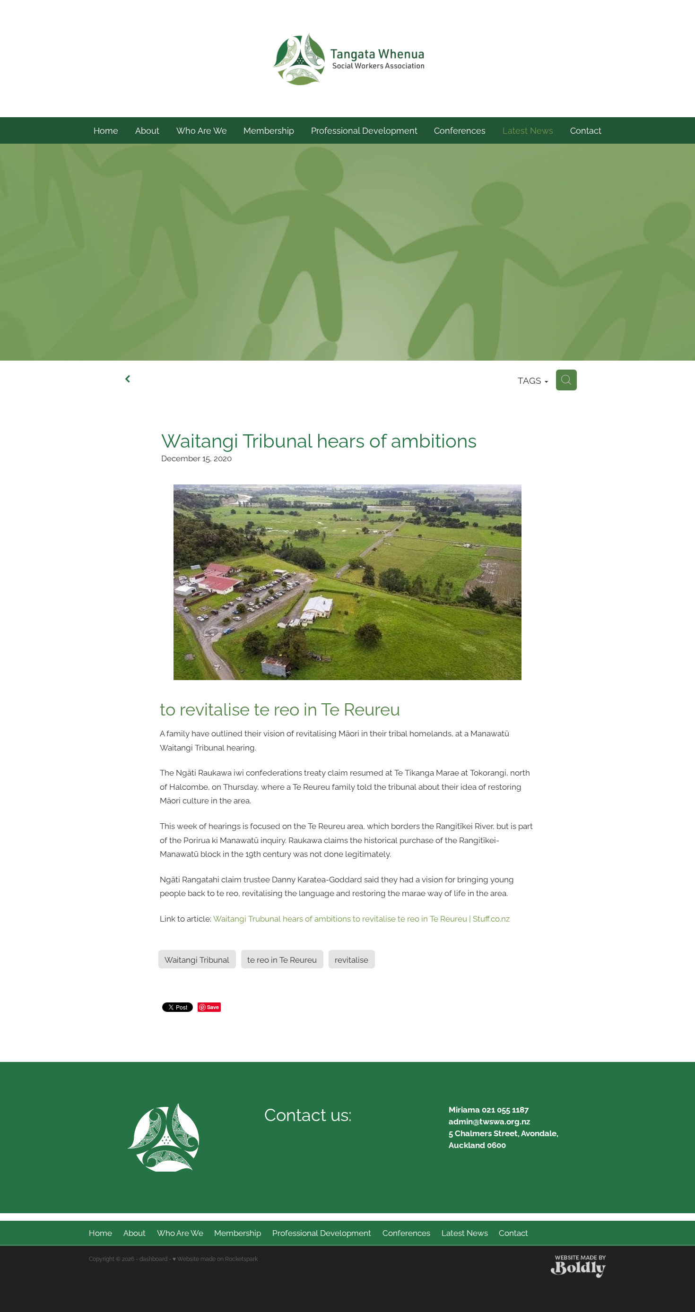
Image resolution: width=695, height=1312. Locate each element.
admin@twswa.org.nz (489, 1120)
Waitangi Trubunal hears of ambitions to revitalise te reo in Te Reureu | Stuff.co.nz (361, 918)
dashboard (153, 1258)
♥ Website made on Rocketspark (215, 1258)
